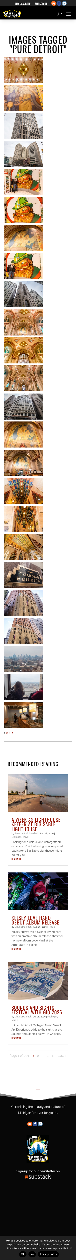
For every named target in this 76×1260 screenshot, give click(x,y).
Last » (62, 1056)
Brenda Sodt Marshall (26, 833)
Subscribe (41, 4)
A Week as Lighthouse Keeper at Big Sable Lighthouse (36, 824)
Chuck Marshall (23, 926)
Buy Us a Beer (23, 4)
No (32, 1254)
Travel (26, 837)
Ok (23, 1254)
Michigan (16, 837)
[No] (71, 1248)
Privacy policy (48, 1254)
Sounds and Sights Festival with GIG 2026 (36, 1010)
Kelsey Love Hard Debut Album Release (35, 920)
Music (52, 926)
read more (16, 859)
